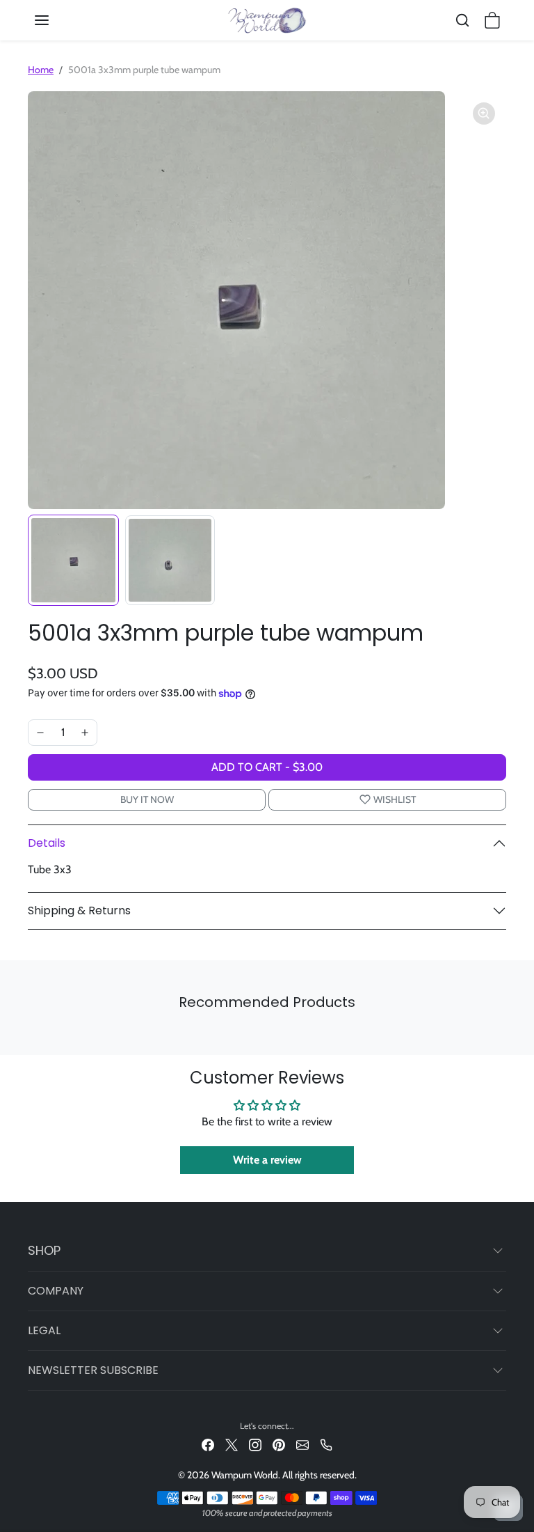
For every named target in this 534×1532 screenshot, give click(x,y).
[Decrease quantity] (40, 732)
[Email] (302, 1444)
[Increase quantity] (84, 732)
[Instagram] (255, 1444)
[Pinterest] (279, 1444)
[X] (231, 1444)
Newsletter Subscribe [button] (93, 1370)
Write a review (267, 1159)
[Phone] (326, 1444)
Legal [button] (44, 1330)
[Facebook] (208, 1444)
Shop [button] (44, 1250)
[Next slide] (502, 1034)
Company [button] (55, 1291)
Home (41, 69)
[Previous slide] (31, 1034)
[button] (55, 20)
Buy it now (147, 799)
